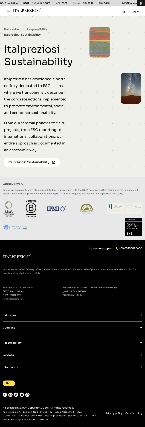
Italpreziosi (12, 29)
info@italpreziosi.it (13, 298)
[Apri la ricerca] (123, 11)
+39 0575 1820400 (130, 248)
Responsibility (37, 29)
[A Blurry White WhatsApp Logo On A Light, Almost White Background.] (27, 395)
